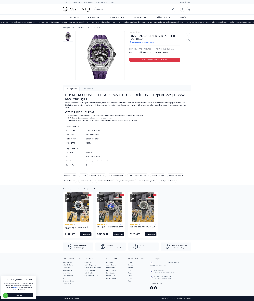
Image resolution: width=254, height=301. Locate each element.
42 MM (165, 52)
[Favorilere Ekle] (189, 33)
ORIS (122, 224)
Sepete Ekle (85, 234)
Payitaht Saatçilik (70, 175)
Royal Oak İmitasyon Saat (125, 181)
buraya (15, 288)
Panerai (130, 278)
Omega (130, 265)
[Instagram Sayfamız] (155, 287)
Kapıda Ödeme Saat (97, 175)
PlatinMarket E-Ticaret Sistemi (170, 298)
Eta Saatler (110, 262)
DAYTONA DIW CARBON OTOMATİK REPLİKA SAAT (77, 228)
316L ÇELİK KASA (168, 49)
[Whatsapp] (5, 295)
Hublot (130, 270)
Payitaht (83, 175)
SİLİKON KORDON (145, 52)
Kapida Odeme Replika (116, 175)
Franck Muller (110, 276)
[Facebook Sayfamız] (151, 287)
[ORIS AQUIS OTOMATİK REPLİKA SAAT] (111, 207)
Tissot (130, 273)
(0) (139, 32)
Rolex (130, 262)
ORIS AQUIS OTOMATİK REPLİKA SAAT (110, 227)
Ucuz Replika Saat (158, 175)
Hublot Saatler (111, 270)
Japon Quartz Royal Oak (147, 181)
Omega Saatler (111, 278)
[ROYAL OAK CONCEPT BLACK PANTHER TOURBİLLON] (100, 55)
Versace (130, 268)
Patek (130, 276)
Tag (129, 281)
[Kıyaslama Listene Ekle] (189, 40)
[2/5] (131, 32)
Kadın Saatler (110, 268)
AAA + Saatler (111, 265)
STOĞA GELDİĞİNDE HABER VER (154, 60)
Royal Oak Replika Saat (105, 181)
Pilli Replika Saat (69, 181)
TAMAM (18, 295)
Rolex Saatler (110, 273)
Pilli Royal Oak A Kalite (167, 181)
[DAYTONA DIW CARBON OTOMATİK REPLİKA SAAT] (78, 207)
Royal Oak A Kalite (86, 181)
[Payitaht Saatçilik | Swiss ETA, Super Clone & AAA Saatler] (76, 9)
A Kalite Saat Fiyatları (176, 175)
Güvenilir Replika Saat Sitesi (138, 175)
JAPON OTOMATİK (145, 49)
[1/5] (130, 32)
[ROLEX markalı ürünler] (88, 224)
